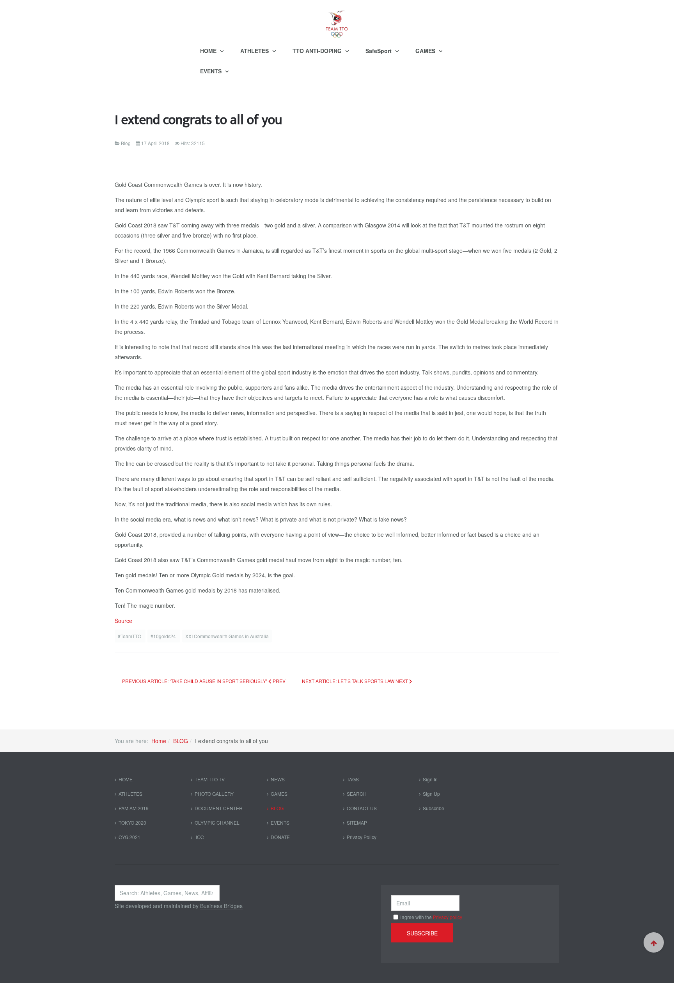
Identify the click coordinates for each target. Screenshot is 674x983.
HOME (209, 51)
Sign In (430, 779)
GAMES (426, 51)
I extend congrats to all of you (198, 119)
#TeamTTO (130, 636)
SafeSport (379, 51)
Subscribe (433, 808)
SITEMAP (357, 822)
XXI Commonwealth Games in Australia (227, 636)
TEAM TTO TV (210, 779)
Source (123, 621)
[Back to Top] (654, 942)
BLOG (180, 741)
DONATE (280, 837)
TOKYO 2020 (132, 822)
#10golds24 (164, 636)
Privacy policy (447, 917)
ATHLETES (255, 51)
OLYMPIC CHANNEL (217, 822)
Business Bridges (221, 906)
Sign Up (431, 793)
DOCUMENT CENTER (219, 808)
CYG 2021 (129, 837)
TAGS (353, 779)
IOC (199, 837)
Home (158, 741)
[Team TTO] (337, 20)
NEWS (278, 779)
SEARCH (357, 793)
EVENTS (211, 71)
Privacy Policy (361, 837)
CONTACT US (362, 808)
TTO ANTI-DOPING (318, 51)
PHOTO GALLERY (214, 793)
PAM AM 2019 (134, 808)
